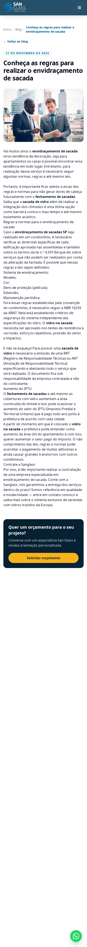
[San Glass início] (14, 8)
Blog (18, 29)
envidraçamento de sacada (24, 479)
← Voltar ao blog (15, 41)
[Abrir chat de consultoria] (76, 936)
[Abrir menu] (79, 7)
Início (7, 29)
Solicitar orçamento (43, 558)
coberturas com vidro (20, 398)
